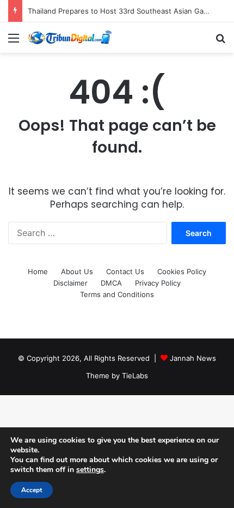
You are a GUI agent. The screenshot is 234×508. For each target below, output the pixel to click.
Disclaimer (70, 283)
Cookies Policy (181, 271)
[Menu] (13, 41)
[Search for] (220, 41)
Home (38, 271)
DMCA (111, 283)
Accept (31, 490)
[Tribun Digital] (70, 37)
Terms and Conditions (117, 294)
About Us (77, 271)
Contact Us (125, 271)
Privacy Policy (158, 283)
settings (90, 470)
